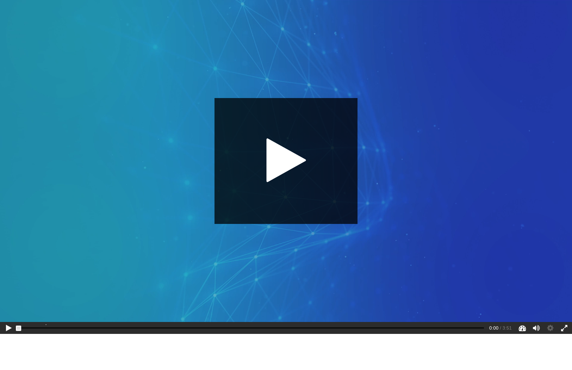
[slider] (18, 328)
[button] (286, 161)
